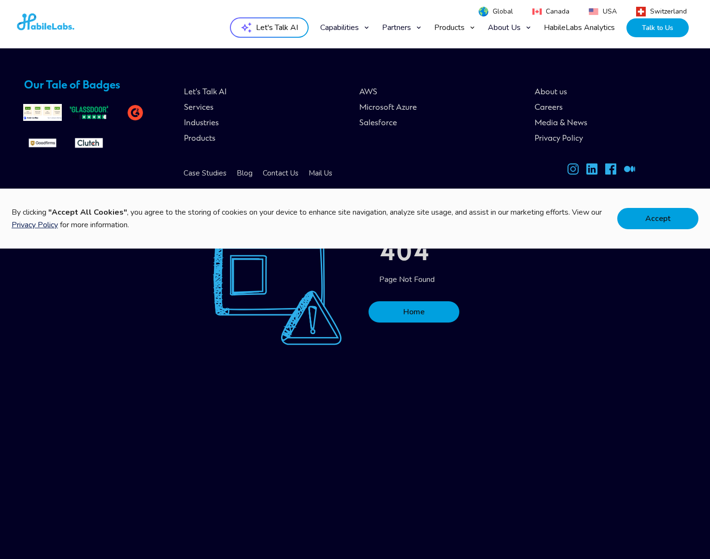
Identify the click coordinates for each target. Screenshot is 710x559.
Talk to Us (657, 27)
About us (551, 92)
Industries (201, 123)
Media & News (561, 123)
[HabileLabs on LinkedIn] (591, 170)
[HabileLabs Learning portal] (629, 170)
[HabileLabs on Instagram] (573, 170)
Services (198, 108)
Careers (549, 108)
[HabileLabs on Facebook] (610, 170)
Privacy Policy (559, 139)
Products (199, 139)
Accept (657, 218)
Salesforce (378, 123)
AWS (368, 92)
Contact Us (280, 173)
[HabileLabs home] (71, 25)
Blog (245, 173)
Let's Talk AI (205, 92)
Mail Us (320, 173)
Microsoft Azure (388, 108)
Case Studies (205, 173)
